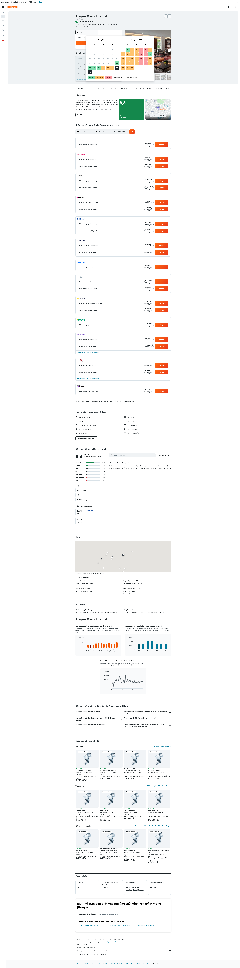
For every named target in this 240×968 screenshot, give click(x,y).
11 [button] (94, 59)
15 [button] (112, 59)
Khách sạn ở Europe (97, 963)
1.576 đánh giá (88, 21)
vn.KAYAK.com (79, 963)
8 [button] (112, 54)
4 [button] (94, 54)
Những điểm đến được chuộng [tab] (108, 914)
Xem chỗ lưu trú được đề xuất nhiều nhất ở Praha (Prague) (153, 826)
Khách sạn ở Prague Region (128, 963)
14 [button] (108, 59)
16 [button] (117, 59)
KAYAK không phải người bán (86, 947)
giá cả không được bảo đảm (110, 942)
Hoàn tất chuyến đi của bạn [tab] (87, 914)
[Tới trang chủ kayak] (12, 7)
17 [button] (90, 63)
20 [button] (103, 63)
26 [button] (99, 68)
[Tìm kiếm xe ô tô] (3, 20)
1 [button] (112, 50)
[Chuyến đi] (3, 35)
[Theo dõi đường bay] (3, 30)
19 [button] (99, 63)
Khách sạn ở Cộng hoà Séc (111, 963)
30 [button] (117, 68)
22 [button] (112, 63)
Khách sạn (87, 963)
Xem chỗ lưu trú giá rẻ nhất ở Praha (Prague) (157, 786)
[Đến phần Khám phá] (3, 26)
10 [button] (90, 59)
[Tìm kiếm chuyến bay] (3, 13)
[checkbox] (84, 512)
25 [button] (94, 68)
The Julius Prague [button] (81, 850)
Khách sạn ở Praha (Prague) (146, 925)
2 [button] (132, 50)
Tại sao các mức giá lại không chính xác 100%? (92, 954)
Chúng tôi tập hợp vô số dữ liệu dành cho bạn (92, 951)
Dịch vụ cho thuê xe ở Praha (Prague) (119, 925)
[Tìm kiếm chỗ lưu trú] (3, 17)
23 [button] (117, 63)
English (39, 2)
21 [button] (108, 63)
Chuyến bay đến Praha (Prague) (89, 925)
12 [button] (99, 59)
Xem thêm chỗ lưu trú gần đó (162, 746)
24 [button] (90, 68)
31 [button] (90, 72)
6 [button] (103, 54)
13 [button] (103, 59)
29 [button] (112, 68)
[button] (238, 2)
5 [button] (145, 50)
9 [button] (132, 54)
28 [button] (108, 68)
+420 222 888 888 (81, 27)
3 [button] (136, 50)
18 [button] (94, 63)
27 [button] (103, 68)
